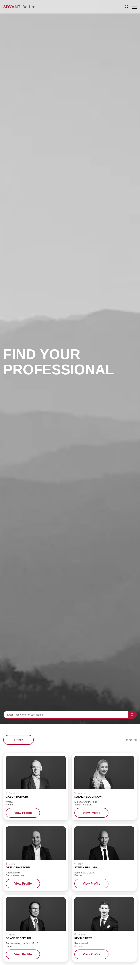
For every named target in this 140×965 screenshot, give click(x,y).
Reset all (131, 740)
